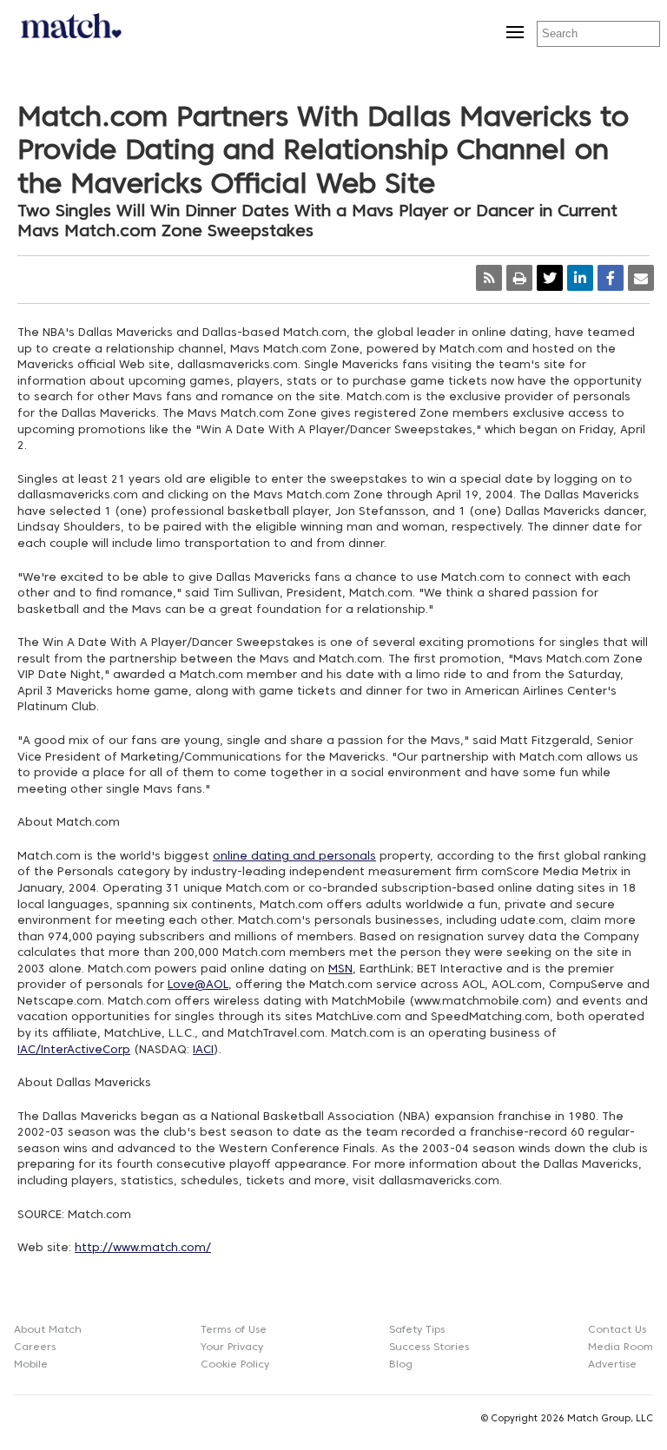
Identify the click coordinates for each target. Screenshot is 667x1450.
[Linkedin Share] (580, 278)
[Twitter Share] (550, 278)
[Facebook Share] (611, 278)
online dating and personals (294, 857)
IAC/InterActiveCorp (73, 1050)
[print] (519, 278)
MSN (340, 970)
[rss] (489, 278)
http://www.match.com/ (143, 1248)
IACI (203, 1050)
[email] (641, 278)
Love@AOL (198, 985)
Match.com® (69, 31)
